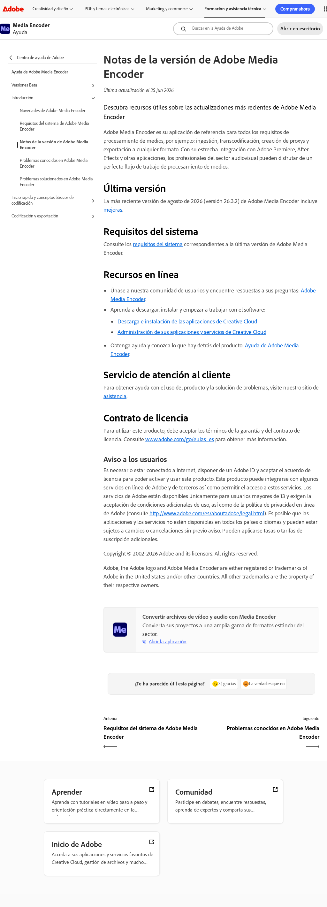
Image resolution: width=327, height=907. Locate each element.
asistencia (114, 396)
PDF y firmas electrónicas (107, 8)
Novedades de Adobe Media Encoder (52, 110)
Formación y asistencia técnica (232, 8)
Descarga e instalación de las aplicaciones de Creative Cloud (187, 321)
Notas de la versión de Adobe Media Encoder (54, 144)
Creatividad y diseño (50, 8)
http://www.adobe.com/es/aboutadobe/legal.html (206, 513)
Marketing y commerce (167, 8)
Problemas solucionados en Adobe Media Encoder (56, 181)
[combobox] (223, 28)
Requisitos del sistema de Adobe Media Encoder (54, 126)
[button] (54, 85)
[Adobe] (13, 9)
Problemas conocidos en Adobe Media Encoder (54, 163)
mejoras (112, 209)
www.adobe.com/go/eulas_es (179, 439)
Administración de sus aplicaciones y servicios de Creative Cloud (192, 332)
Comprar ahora (295, 9)
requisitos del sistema (158, 244)
